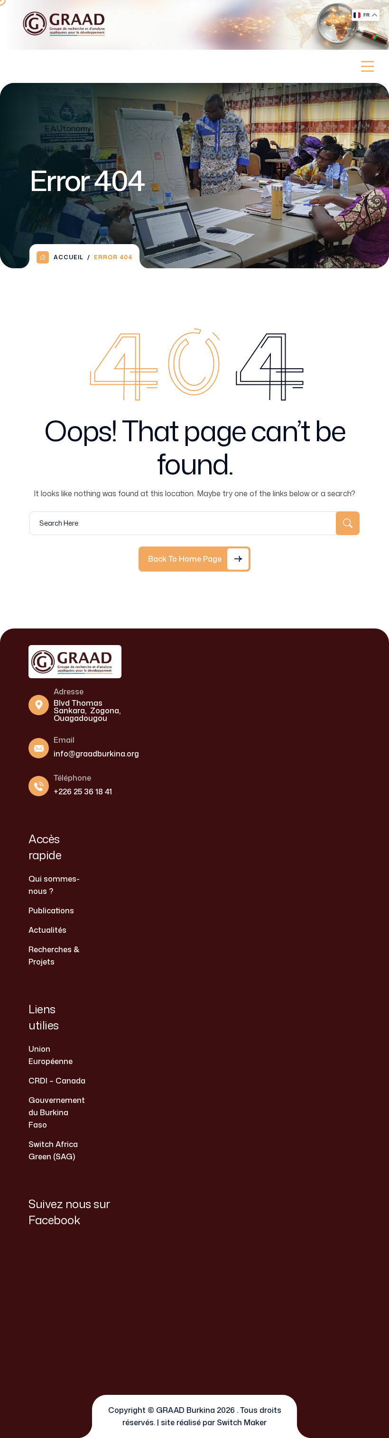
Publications (51, 910)
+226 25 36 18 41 (83, 791)
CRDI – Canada (56, 1080)
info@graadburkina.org (96, 753)
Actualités (47, 930)
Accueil (68, 257)
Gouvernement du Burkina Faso (56, 1112)
